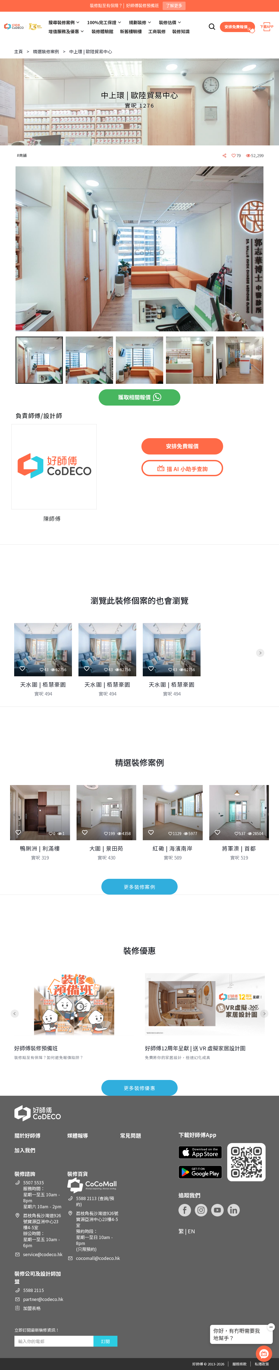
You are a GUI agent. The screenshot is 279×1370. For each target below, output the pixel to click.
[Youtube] (217, 1210)
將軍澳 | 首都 (239, 848)
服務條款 (239, 1363)
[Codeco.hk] (23, 26)
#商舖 (22, 155)
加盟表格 (32, 1308)
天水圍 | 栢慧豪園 (43, 684)
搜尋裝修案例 (61, 22)
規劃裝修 (137, 22)
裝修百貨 (77, 1173)
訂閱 (105, 1341)
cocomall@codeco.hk (98, 1258)
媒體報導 (77, 1135)
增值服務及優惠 (63, 31)
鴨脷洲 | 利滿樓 (40, 848)
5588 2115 (33, 1290)
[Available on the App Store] (200, 1152)
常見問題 (130, 1135)
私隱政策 (262, 1363)
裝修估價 (167, 22)
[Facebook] (184, 1210)
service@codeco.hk (42, 1254)
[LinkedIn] (234, 1210)
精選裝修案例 (46, 51)
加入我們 (24, 1150)
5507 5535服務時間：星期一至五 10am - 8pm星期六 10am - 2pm (42, 1194)
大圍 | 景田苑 (106, 848)
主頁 (18, 51)
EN (191, 1231)
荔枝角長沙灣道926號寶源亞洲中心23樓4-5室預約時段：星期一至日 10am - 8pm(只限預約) (97, 1231)
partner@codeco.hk (43, 1299)
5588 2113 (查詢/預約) (95, 1201)
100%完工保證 (101, 22)
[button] (24, 249)
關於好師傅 (27, 1135)
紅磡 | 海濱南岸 (173, 848)
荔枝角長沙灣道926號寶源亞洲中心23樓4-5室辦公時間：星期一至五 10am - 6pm (42, 1230)
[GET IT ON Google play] (200, 1172)
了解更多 (174, 5)
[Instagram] (201, 1210)
